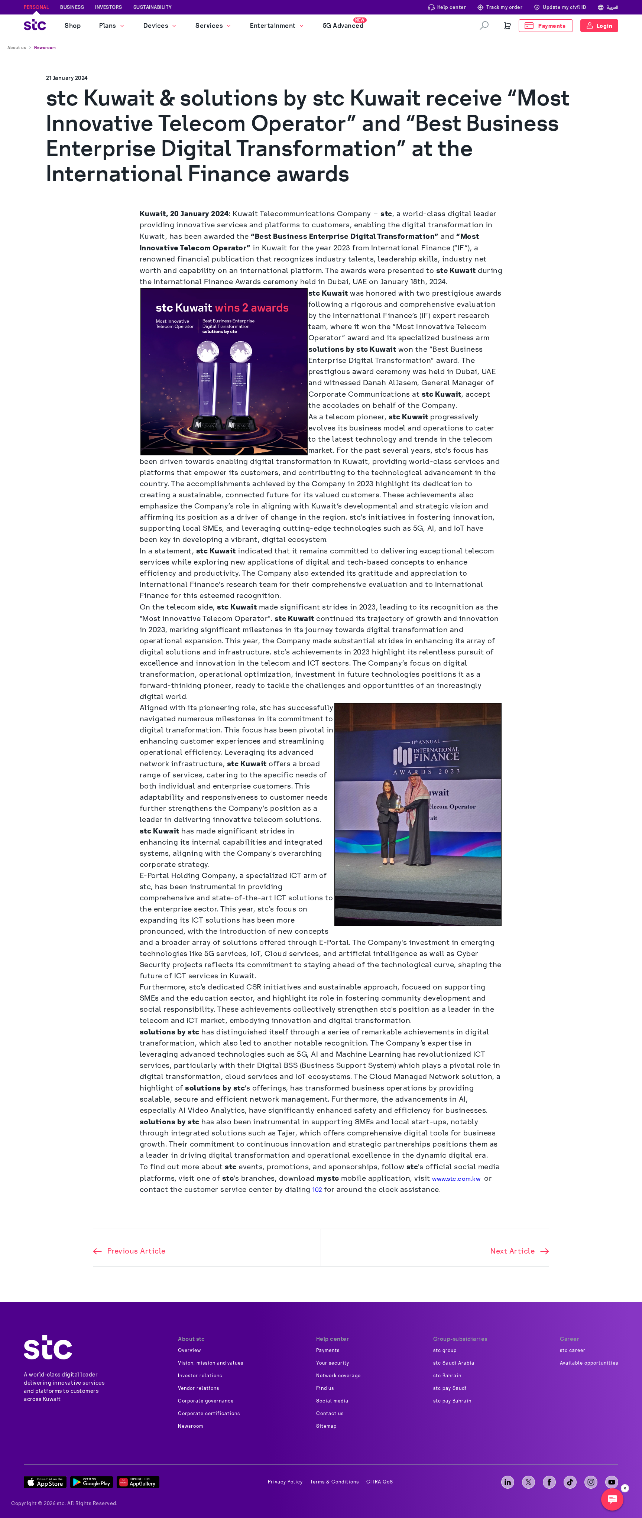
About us (16, 47)
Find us (325, 1388)
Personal (36, 7)
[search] (484, 25)
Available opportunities (589, 1363)
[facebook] (549, 1482)
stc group (445, 1350)
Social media (332, 1401)
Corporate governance (206, 1401)
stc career (573, 1350)
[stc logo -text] (48, 1347)
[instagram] (590, 1482)
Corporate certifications (209, 1413)
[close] (625, 1488)
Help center (451, 7)
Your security (332, 1363)
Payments (328, 1350)
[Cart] (507, 25)
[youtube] (611, 1482)
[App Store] (45, 1482)
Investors (108, 7)
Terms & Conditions (334, 1482)
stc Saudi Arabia (453, 1363)
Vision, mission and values (210, 1363)
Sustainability (152, 7)
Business (72, 7)
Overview (189, 1350)
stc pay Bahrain (452, 1401)
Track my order (504, 7)
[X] (528, 1482)
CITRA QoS (379, 1482)
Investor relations (200, 1375)
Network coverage (338, 1375)
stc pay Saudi (450, 1388)
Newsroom (45, 47)
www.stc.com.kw (457, 1178)
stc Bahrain (447, 1375)
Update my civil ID (564, 7)
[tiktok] (570, 1482)
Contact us (330, 1413)
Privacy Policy (285, 1482)
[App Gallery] (138, 1482)
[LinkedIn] (507, 1482)
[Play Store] (91, 1482)
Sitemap (326, 1426)
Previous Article (136, 1251)
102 (317, 1189)
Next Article (512, 1251)
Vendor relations (198, 1388)
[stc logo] (35, 26)
